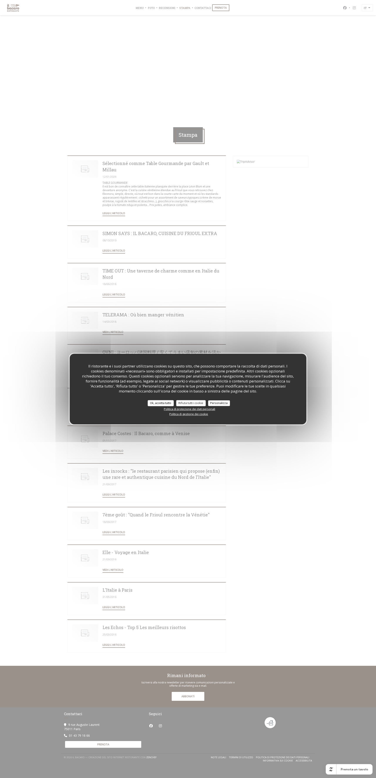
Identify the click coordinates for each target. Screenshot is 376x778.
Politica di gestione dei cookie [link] (188, 414)
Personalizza (219, 403)
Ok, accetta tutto (160, 403)
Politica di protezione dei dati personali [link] (189, 409)
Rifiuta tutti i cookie (190, 403)
